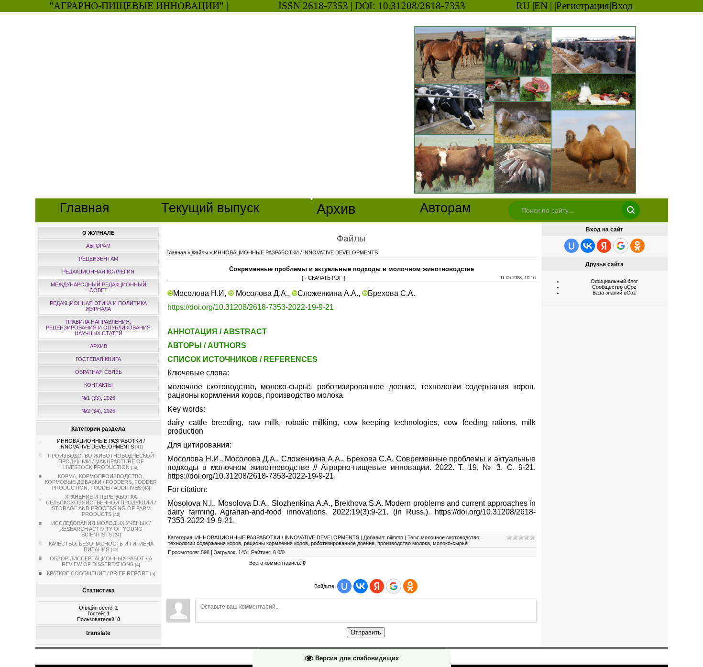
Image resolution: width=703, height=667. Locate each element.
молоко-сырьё (450, 543)
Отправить (366, 632)
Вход (622, 5)
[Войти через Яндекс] (377, 586)
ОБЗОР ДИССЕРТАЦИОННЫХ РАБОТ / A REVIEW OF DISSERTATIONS (101, 561)
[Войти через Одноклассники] (410, 586)
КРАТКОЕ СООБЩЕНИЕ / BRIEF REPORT (98, 573)
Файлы (200, 252)
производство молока (403, 543)
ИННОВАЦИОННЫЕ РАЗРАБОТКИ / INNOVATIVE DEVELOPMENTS (101, 443)
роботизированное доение (342, 543)
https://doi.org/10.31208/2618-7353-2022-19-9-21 (250, 307)
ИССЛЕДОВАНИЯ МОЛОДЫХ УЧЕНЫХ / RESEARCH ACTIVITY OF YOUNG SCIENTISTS (101, 528)
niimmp (395, 537)
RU (523, 5)
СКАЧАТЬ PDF (325, 278)
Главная (85, 208)
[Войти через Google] (393, 586)
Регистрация (582, 5)
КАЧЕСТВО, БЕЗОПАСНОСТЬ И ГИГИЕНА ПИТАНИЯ (101, 546)
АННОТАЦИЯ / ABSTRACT (217, 332)
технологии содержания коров (204, 543)
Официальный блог (614, 281)
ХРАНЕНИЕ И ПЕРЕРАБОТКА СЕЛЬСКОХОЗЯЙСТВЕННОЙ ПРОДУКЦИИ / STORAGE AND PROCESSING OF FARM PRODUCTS (101, 505)
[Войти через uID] (344, 586)
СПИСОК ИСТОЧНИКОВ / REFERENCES (242, 359)
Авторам (445, 208)
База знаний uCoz (614, 292)
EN (541, 5)
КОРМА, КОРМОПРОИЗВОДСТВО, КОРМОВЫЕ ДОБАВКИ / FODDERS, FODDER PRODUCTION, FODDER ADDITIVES (101, 482)
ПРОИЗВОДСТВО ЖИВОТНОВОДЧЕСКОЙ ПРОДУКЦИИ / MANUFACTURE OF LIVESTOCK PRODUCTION (101, 461)
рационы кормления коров (276, 543)
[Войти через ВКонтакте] (360, 586)
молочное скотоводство (450, 537)
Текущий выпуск (210, 208)
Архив (336, 209)
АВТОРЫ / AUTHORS (206, 345)
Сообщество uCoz (614, 287)
